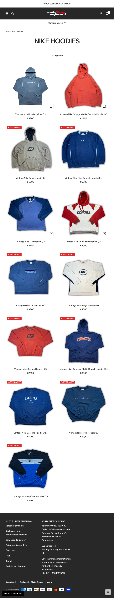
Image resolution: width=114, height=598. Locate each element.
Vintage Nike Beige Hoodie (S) (30, 178)
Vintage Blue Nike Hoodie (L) (30, 241)
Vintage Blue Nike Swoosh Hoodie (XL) (83, 178)
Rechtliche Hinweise (16, 566)
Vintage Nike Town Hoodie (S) (83, 432)
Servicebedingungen (16, 540)
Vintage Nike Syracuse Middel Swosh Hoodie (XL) (84, 369)
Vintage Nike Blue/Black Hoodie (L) (30, 496)
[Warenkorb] (107, 13)
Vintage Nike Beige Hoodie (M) (83, 305)
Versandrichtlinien (15, 525)
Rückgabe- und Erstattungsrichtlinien (16, 533)
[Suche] (12, 13)
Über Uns (10, 550)
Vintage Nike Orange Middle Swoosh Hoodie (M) (83, 114)
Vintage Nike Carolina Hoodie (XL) (30, 432)
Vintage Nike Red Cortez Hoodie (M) (83, 241)
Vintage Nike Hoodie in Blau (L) (30, 114)
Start (8, 31)
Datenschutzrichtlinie (16, 545)
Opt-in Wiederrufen (13, 593)
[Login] (101, 13)
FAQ (8, 555)
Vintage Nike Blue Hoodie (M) (30, 305)
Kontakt (9, 561)
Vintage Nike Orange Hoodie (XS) (30, 369)
